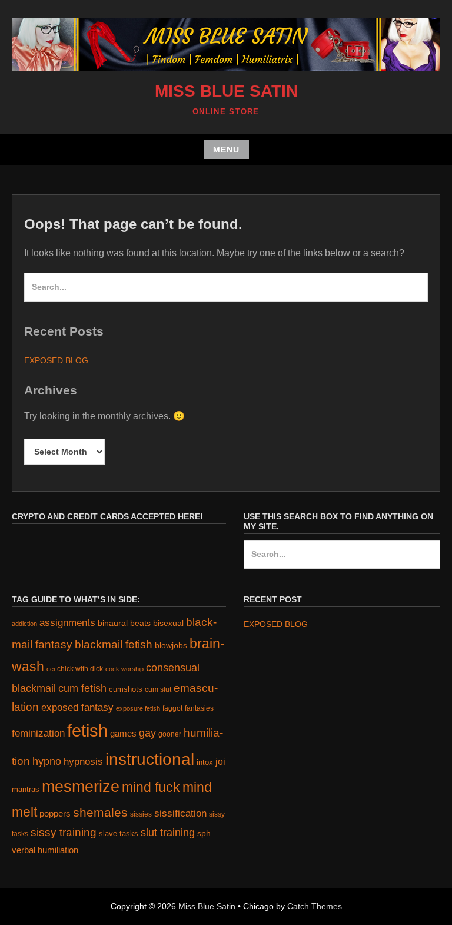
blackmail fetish (113, 644)
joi (220, 762)
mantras (25, 789)
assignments (67, 622)
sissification (180, 813)
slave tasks (118, 833)
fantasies (199, 708)
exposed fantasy (77, 707)
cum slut (158, 689)
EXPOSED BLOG (56, 360)
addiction (24, 623)
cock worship (124, 668)
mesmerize (80, 786)
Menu (226, 149)
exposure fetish (138, 708)
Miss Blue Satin (226, 91)
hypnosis (83, 761)
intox (205, 762)
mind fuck (151, 787)
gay (147, 733)
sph (204, 833)
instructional (149, 759)
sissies (141, 814)
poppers (55, 813)
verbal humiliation (45, 850)
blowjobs (171, 645)
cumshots (125, 689)
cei (50, 668)
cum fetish (82, 688)
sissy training (64, 832)
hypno (46, 761)
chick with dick (80, 669)
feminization (38, 733)
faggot (172, 708)
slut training (168, 832)
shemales (100, 812)
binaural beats (124, 623)
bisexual (168, 623)
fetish (87, 730)
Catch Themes (314, 906)
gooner (169, 734)
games (123, 733)
